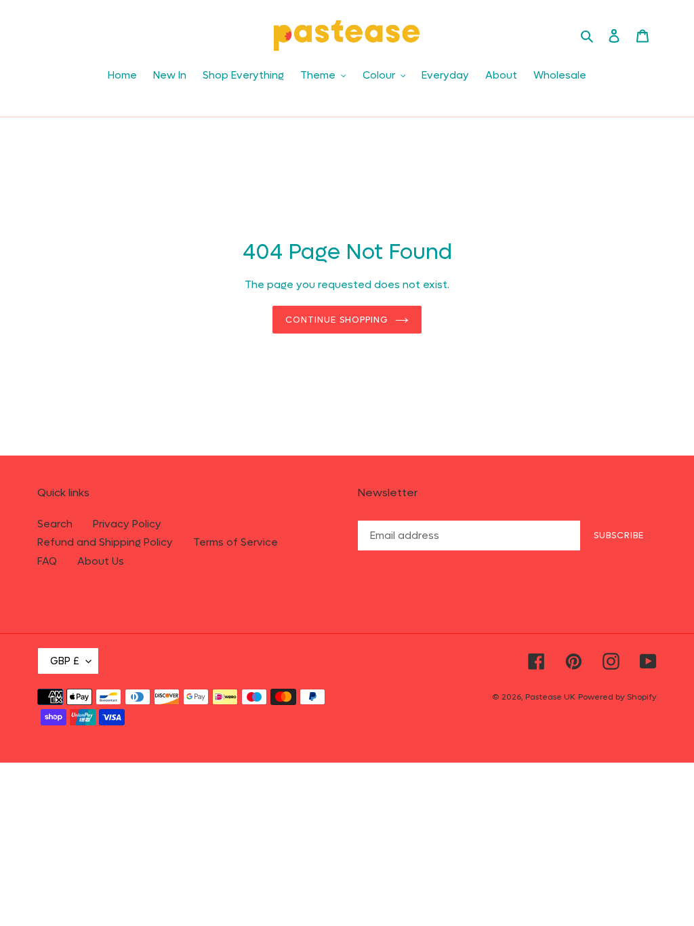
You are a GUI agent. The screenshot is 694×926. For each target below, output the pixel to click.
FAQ (47, 561)
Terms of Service (235, 542)
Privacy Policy (127, 524)
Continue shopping (336, 319)
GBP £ (64, 661)
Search (55, 524)
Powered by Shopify (617, 696)
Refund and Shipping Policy (105, 542)
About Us (100, 561)
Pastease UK (550, 696)
